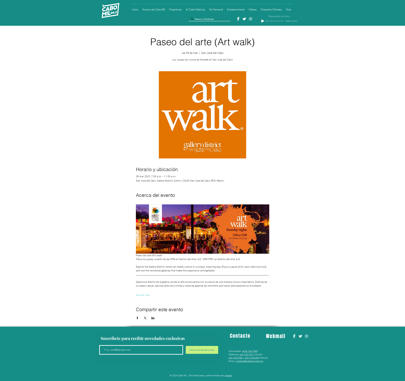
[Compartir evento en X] (145, 318)
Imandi (228, 375)
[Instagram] (250, 19)
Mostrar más (143, 295)
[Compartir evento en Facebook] (137, 318)
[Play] (262, 21)
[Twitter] (244, 19)
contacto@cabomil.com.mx (249, 361)
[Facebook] (238, 19)
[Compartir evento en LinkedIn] (152, 318)
